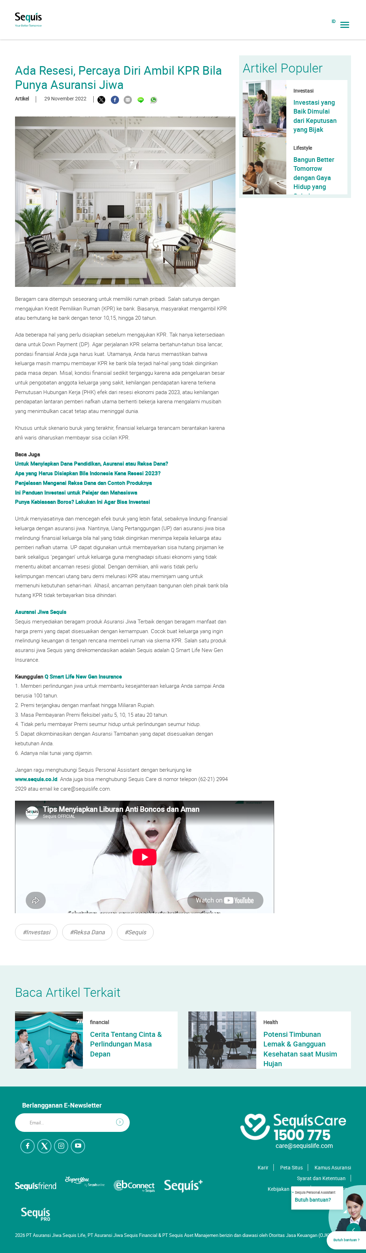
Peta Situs (291, 1167)
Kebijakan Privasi (287, 1188)
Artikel (22, 98)
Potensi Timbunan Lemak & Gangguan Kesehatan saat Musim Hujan (300, 1048)
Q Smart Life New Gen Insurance (83, 676)
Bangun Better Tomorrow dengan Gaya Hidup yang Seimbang (313, 177)
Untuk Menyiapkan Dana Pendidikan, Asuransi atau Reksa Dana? (91, 463)
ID (334, 21)
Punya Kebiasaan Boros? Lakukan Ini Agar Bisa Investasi (82, 501)
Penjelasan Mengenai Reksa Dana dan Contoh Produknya (83, 482)
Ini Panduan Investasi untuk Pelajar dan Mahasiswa (76, 492)
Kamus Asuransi (333, 1167)
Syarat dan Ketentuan (321, 1178)
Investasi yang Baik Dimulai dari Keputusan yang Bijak (315, 116)
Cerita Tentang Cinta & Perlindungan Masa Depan (126, 1044)
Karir (263, 1167)
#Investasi (36, 932)
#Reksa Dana (87, 932)
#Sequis (135, 932)
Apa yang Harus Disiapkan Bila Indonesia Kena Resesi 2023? (87, 473)
